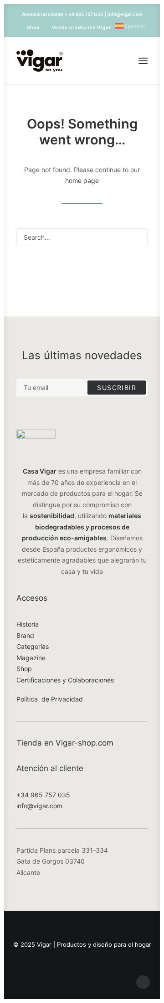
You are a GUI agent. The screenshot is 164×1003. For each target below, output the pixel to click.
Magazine (31, 658)
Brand (25, 635)
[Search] (82, 237)
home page (82, 180)
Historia (27, 624)
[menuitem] (29, 27)
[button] (143, 60)
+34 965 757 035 (43, 795)
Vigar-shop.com (84, 742)
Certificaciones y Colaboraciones (65, 680)
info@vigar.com (39, 806)
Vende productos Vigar (81, 27)
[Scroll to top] (143, 981)
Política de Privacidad (49, 699)
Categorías (32, 646)
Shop (33, 27)
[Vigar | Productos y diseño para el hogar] (39, 60)
